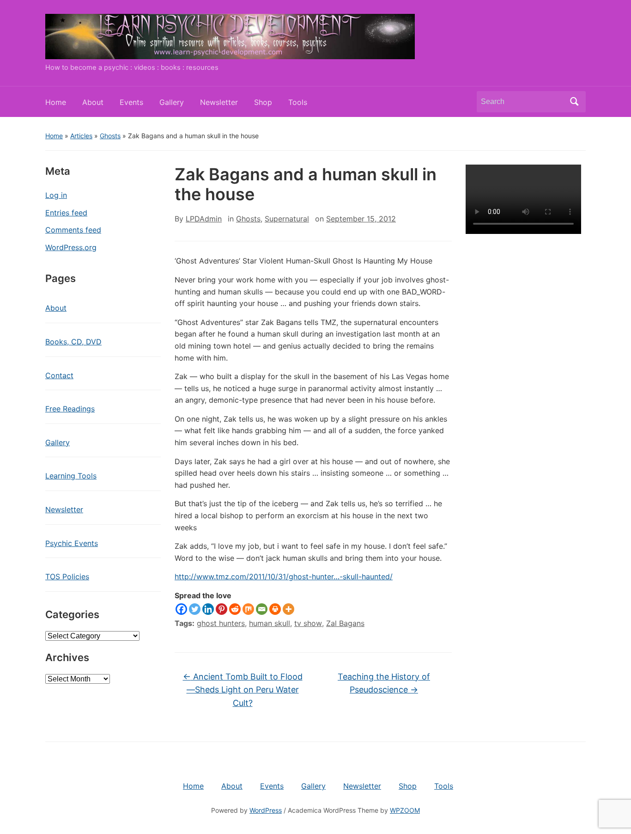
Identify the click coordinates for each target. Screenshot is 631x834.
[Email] (261, 609)
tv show (308, 623)
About (92, 102)
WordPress (265, 810)
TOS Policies (67, 576)
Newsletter (219, 102)
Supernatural (287, 218)
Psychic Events (71, 543)
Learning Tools (71, 475)
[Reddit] (235, 609)
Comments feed (73, 229)
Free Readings (70, 408)
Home (55, 102)
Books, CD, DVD (73, 341)
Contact (59, 375)
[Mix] (248, 609)
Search (574, 101)
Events (131, 102)
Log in (56, 195)
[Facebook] (181, 609)
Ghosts (110, 136)
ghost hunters (221, 623)
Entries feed (66, 212)
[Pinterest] (221, 609)
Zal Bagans (345, 623)
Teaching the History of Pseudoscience (384, 683)
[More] (288, 609)
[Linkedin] (208, 609)
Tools (297, 102)
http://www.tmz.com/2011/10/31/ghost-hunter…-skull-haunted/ (284, 576)
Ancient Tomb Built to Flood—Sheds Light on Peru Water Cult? (243, 690)
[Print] (275, 609)
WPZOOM (405, 810)
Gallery (171, 102)
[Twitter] (194, 609)
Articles (81, 136)
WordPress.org (71, 247)
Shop (263, 102)
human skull (269, 623)
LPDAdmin (204, 218)
